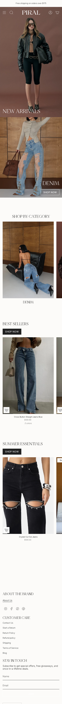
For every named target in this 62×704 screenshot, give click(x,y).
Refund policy (9, 638)
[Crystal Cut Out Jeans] (28, 495)
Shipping (7, 643)
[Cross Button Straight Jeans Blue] (28, 375)
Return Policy (9, 633)
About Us (7, 600)
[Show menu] (4, 12)
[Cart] (57, 12)
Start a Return (9, 628)
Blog (5, 653)
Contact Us (8, 623)
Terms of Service (10, 648)
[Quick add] (6, 410)
